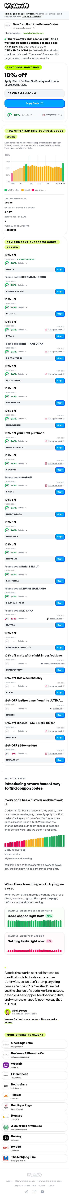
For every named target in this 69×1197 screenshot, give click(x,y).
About (9, 1181)
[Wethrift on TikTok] (26, 1191)
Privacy (42, 1185)
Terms (51, 1185)
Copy (60, 269)
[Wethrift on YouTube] (42, 1191)
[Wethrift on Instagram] (34, 1191)
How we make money (31, 16)
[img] (34, 169)
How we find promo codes (50, 1181)
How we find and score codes (21, 1019)
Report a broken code (25, 1185)
